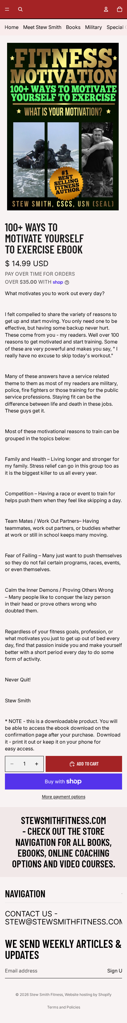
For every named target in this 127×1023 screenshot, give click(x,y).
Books (73, 27)
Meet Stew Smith (42, 27)
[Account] (106, 9)
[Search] (20, 9)
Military (93, 27)
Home (11, 27)
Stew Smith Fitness (46, 994)
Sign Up (116, 971)
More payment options (63, 796)
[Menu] (7, 9)
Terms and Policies (63, 1007)
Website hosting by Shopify (88, 994)
